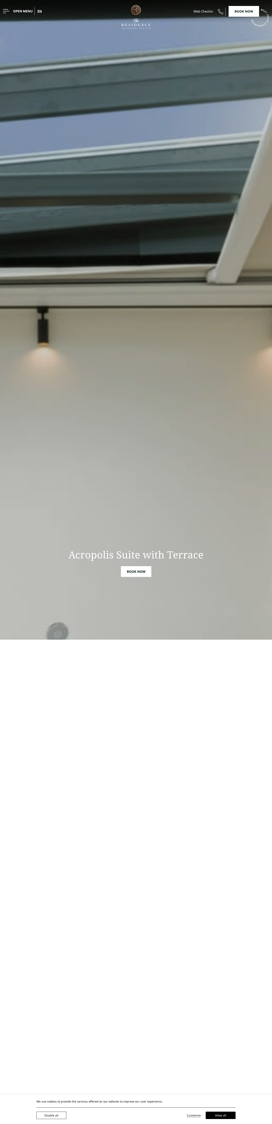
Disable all (51, 1115)
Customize (194, 1115)
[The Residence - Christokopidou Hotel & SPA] (136, 16)
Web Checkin (203, 11)
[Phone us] (220, 11)
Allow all (220, 1115)
